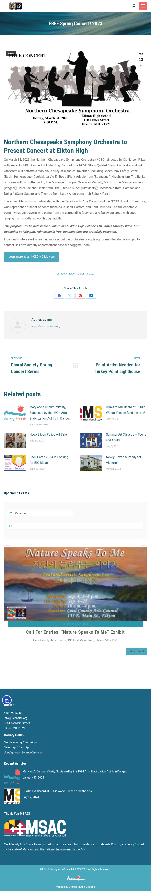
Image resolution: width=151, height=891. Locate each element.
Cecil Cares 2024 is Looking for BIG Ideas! (48, 460)
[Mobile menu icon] (143, 6)
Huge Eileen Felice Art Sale (48, 434)
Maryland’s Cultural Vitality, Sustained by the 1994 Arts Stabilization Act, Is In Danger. (49, 412)
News (11, 53)
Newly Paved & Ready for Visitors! (123, 460)
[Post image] (15, 413)
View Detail (136, 672)
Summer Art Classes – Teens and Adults (126, 437)
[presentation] (7, 543)
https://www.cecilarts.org (45, 326)
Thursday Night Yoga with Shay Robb (75, 653)
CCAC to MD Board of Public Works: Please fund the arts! (125, 410)
